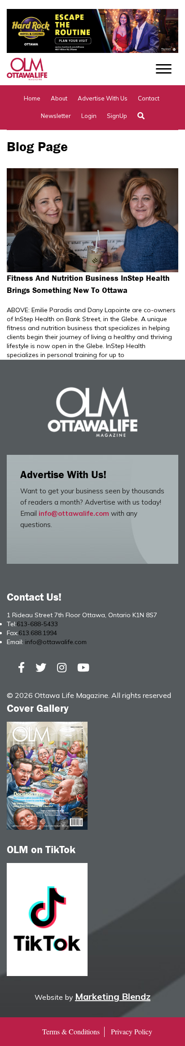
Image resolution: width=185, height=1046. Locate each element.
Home (32, 98)
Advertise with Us (103, 98)
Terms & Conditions (71, 1031)
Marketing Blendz (112, 996)
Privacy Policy (131, 1031)
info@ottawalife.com (74, 513)
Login (89, 115)
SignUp (117, 115)
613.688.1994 (37, 633)
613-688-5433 (37, 624)
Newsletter (56, 115)
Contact (148, 98)
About (59, 98)
